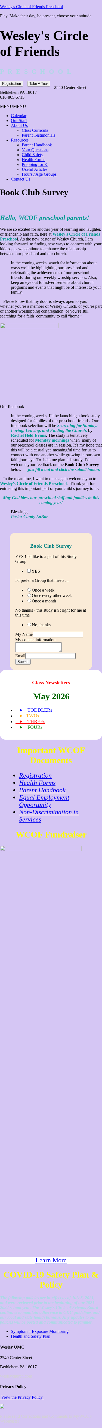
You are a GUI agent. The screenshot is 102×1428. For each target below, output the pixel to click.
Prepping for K (35, 164)
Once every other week (52, 595)
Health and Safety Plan (30, 1336)
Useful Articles (34, 169)
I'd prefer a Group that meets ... (42, 580)
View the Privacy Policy (22, 1397)
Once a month (44, 601)
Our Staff (19, 120)
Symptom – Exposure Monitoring (40, 1331)
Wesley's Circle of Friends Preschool (31, 6)
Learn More (51, 1260)
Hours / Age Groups (39, 174)
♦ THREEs (30, 721)
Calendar (18, 115)
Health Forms (33, 159)
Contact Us (20, 179)
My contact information (35, 639)
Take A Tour (38, 84)
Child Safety (32, 154)
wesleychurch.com (16, 1376)
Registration (11, 84)
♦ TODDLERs (34, 710)
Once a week (43, 590)
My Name (24, 634)
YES (36, 571)
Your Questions (35, 149)
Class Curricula (35, 130)
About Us (19, 125)
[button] (13, 106)
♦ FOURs (29, 727)
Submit (23, 662)
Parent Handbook (37, 145)
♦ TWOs (27, 715)
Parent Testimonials (38, 135)
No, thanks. (42, 624)
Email (20, 655)
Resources (20, 140)
